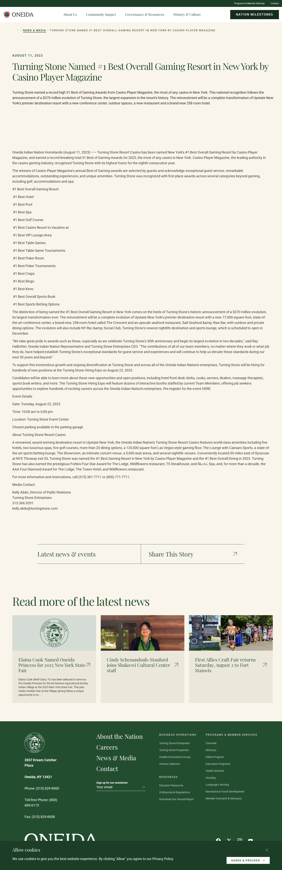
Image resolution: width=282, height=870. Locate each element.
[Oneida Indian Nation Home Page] (18, 14)
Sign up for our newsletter (112, 782)
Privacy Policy (162, 859)
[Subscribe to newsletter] (143, 787)
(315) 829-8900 (47, 788)
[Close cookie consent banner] (267, 850)
